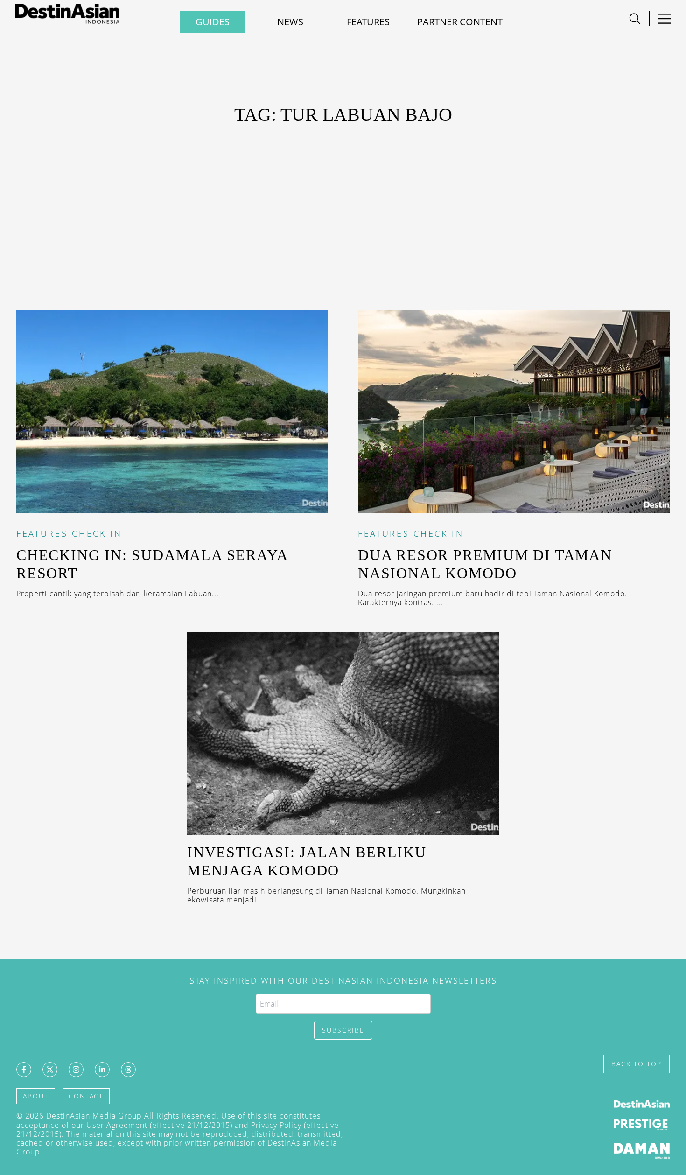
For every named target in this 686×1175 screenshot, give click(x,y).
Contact (86, 1095)
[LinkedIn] (102, 1069)
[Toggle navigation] (635, 18)
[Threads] (128, 1069)
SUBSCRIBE (343, 1030)
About (36, 1095)
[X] (49, 1069)
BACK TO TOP (636, 1063)
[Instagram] (76, 1069)
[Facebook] (23, 1069)
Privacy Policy (276, 1125)
